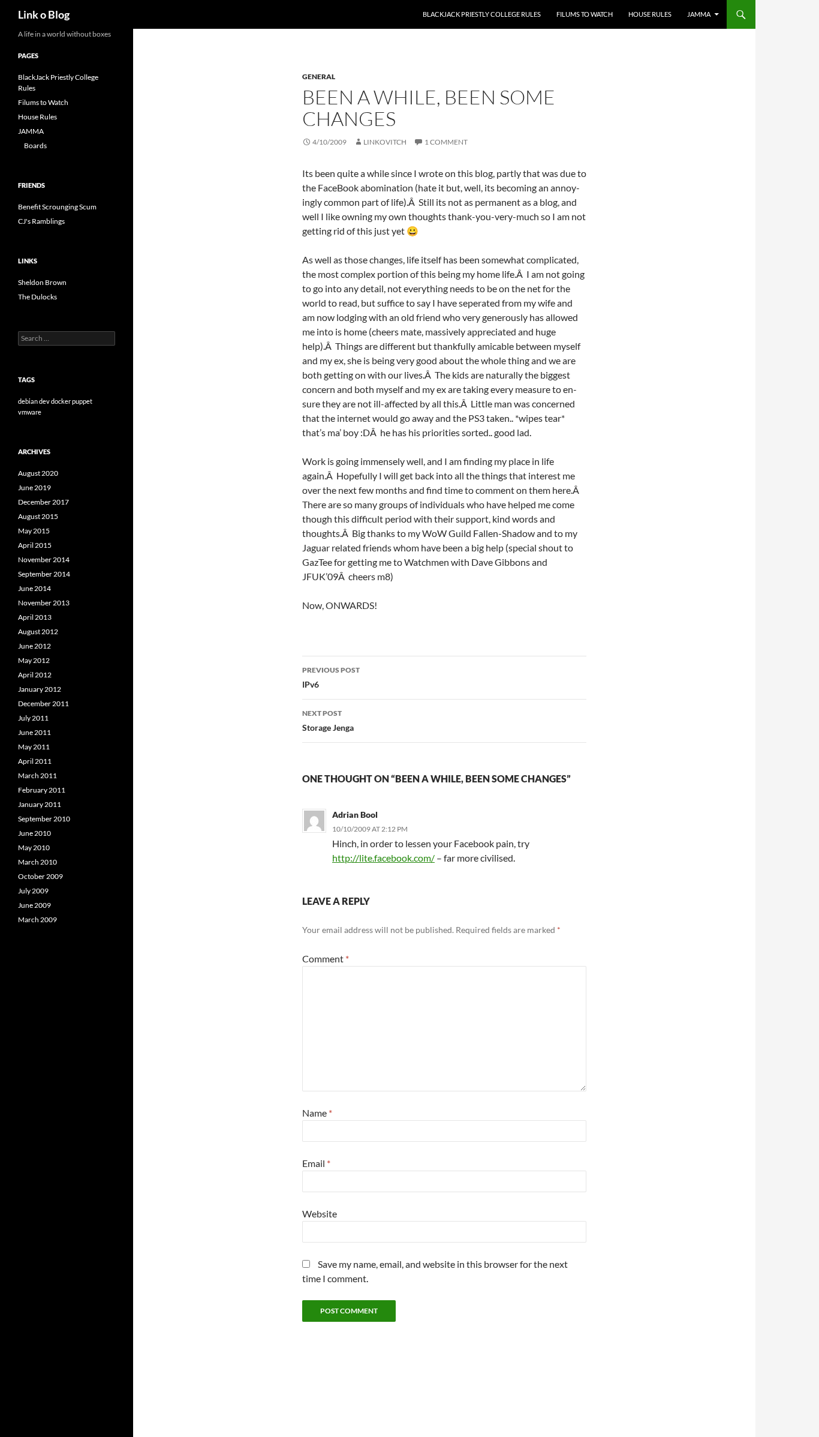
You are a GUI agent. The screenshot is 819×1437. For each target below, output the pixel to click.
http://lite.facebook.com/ (383, 857)
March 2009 (37, 919)
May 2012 (34, 660)
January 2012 (39, 689)
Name (317, 1112)
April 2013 (35, 617)
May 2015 (34, 530)
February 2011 (41, 789)
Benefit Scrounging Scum (57, 206)
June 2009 (34, 905)
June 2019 (34, 487)
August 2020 (38, 473)
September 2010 (44, 818)
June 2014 (34, 588)
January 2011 (39, 804)
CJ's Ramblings (41, 221)
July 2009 (33, 890)
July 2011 (33, 717)
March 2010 (37, 861)
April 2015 (35, 545)
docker (61, 401)
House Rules (650, 14)
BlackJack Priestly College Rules (482, 14)
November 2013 (44, 602)
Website (319, 1213)
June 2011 (34, 732)
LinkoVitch (385, 141)
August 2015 (38, 516)
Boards (35, 145)
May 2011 (34, 746)
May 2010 (34, 847)
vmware (29, 412)
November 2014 (44, 559)
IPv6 (331, 677)
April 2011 (35, 761)
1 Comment (446, 141)
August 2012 (38, 631)
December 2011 (43, 703)
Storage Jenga (328, 721)
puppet (82, 401)
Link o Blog (44, 14)
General (318, 76)
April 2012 (35, 674)
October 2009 (40, 876)
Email (316, 1163)
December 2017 (43, 501)
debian (28, 401)
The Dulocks (37, 296)
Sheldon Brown (42, 282)
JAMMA (698, 14)
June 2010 (34, 833)
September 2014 (44, 573)
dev (44, 401)
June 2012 (34, 645)
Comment (325, 958)
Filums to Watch (584, 14)
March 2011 (37, 775)
